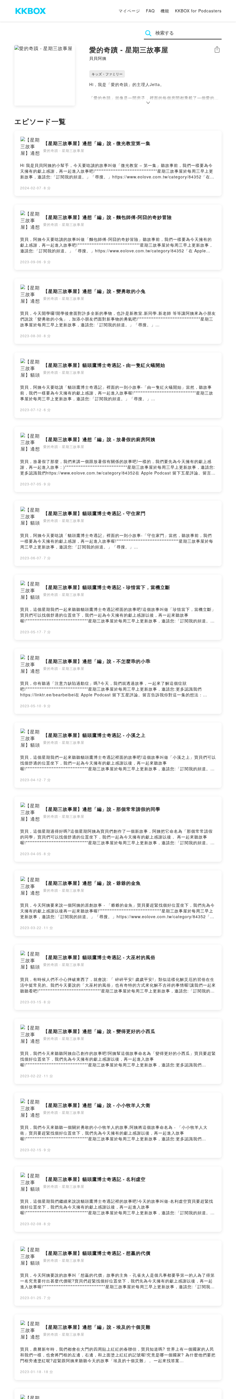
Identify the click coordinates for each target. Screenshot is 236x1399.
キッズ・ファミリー (107, 73)
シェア (217, 49)
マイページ (129, 11)
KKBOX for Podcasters (198, 11)
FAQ (150, 11)
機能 (165, 11)
